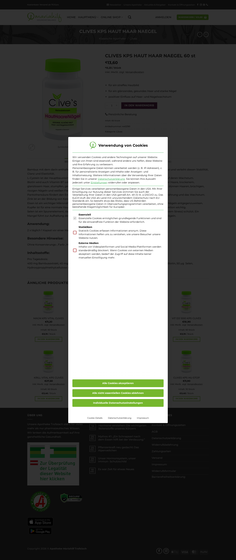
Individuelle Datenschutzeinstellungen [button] (118, 402)
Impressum (143, 418)
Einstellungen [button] (99, 182)
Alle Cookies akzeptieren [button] (118, 383)
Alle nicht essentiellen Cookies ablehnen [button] (118, 393)
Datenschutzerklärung (111, 178)
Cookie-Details (94, 418)
